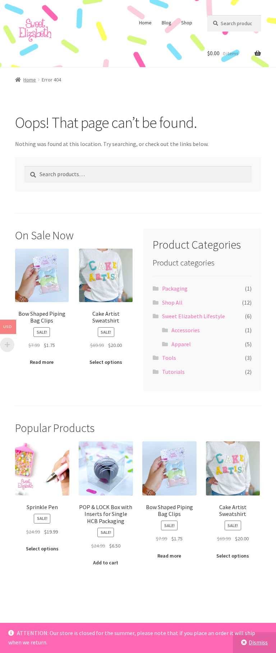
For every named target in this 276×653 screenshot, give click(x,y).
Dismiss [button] (258, 642)
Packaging (175, 288)
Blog (166, 22)
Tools (169, 357)
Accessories (185, 330)
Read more (42, 362)
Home (145, 22)
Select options (105, 362)
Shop (186, 22)
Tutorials (173, 371)
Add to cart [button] (105, 562)
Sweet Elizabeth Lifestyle (193, 316)
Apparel (181, 344)
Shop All (172, 302)
